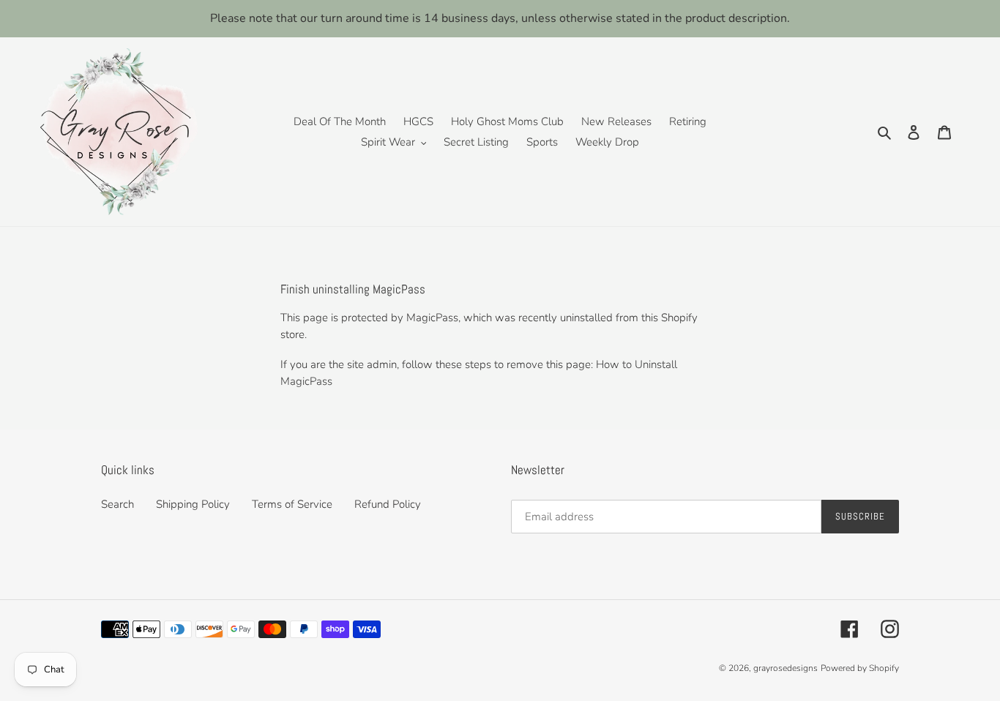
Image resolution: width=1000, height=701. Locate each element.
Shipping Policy (193, 504)
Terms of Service (292, 504)
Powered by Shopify (860, 668)
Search (117, 504)
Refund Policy (387, 504)
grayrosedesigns (785, 668)
